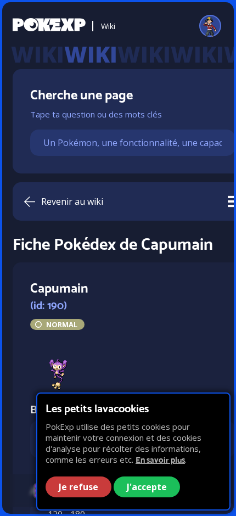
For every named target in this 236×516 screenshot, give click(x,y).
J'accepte (147, 487)
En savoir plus (160, 460)
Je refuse (78, 487)
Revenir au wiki (72, 201)
